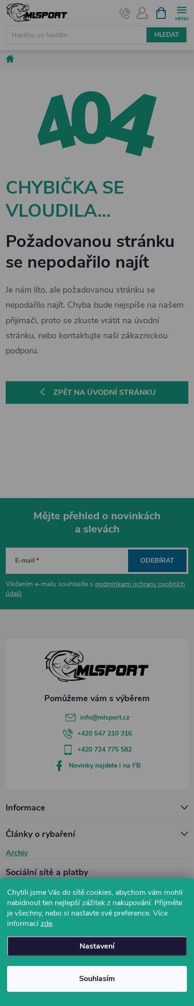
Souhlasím (97, 978)
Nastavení (97, 946)
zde (46, 923)
